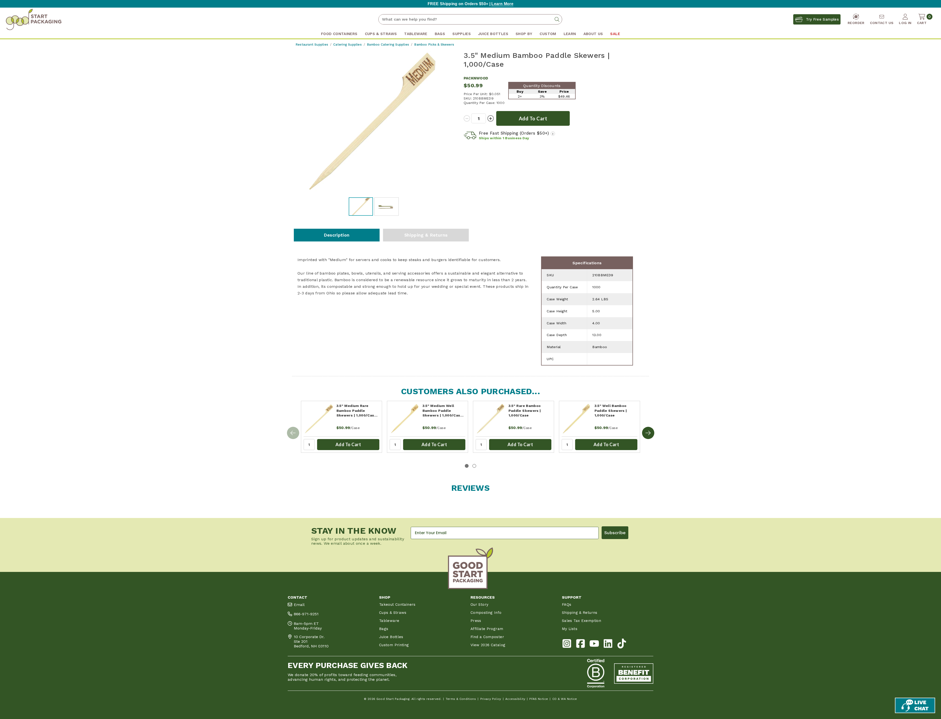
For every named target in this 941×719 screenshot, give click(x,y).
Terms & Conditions (461, 699)
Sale (615, 34)
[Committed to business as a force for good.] (595, 673)
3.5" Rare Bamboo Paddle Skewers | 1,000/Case (524, 410)
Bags (383, 629)
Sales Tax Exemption (581, 620)
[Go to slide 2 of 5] (648, 433)
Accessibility (515, 699)
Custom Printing (394, 645)
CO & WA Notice (564, 699)
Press (475, 620)
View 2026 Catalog (487, 645)
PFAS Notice (538, 699)
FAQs (566, 604)
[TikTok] (622, 645)
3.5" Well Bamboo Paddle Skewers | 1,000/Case (610, 410)
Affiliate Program (486, 629)
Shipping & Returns (426, 235)
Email (299, 604)
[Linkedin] (608, 645)
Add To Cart (348, 444)
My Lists (569, 629)
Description (336, 235)
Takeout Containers (397, 604)
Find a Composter (487, 637)
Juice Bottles (391, 637)
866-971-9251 (306, 614)
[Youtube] (594, 645)
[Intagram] (567, 645)
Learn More (502, 4)
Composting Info (486, 612)
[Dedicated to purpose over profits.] (633, 673)
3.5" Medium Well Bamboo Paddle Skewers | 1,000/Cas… (442, 410)
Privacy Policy (490, 699)
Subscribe (615, 532)
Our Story (479, 604)
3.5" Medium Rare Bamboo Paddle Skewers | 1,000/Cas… (356, 410)
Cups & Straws (393, 612)
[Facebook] (580, 645)
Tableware (389, 620)
